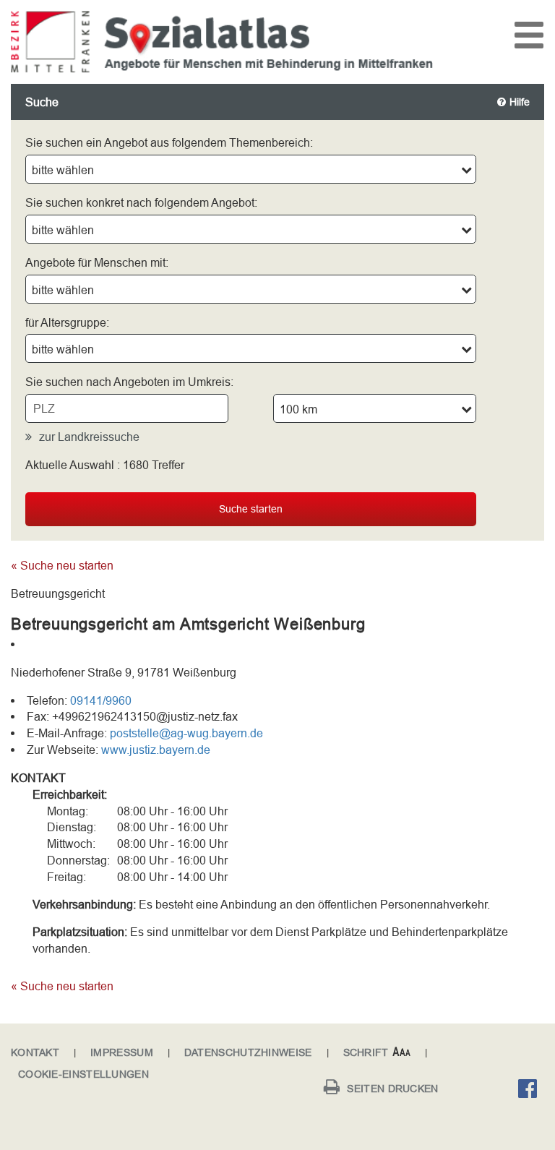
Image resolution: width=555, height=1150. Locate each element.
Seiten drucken (392, 1088)
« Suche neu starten (62, 565)
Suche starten (251, 509)
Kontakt (35, 1052)
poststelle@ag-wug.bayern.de (186, 732)
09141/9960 (101, 700)
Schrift (366, 1052)
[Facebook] (531, 1091)
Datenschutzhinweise (248, 1052)
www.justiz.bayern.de (155, 749)
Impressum (121, 1052)
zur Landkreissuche (89, 436)
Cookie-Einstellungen (83, 1074)
